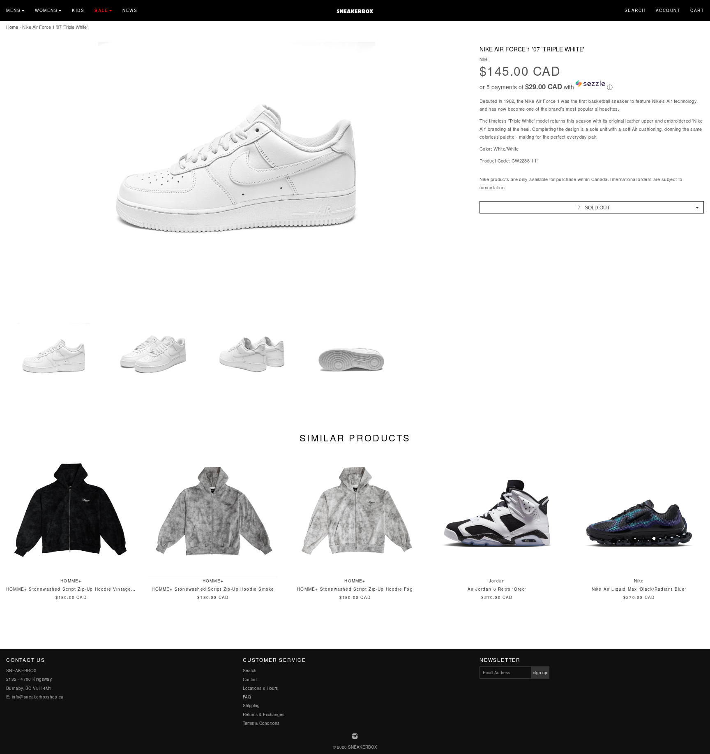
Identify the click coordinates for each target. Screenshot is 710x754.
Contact (250, 679)
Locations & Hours (260, 688)
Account (668, 10)
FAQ (247, 697)
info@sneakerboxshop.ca (38, 697)
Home (12, 26)
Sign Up (540, 672)
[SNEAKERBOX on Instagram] (355, 737)
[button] (591, 85)
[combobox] (591, 207)
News (129, 10)
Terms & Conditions (261, 723)
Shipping (251, 705)
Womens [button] (46, 10)
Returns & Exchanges (263, 714)
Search (635, 10)
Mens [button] (13, 10)
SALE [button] (101, 10)
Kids (78, 10)
